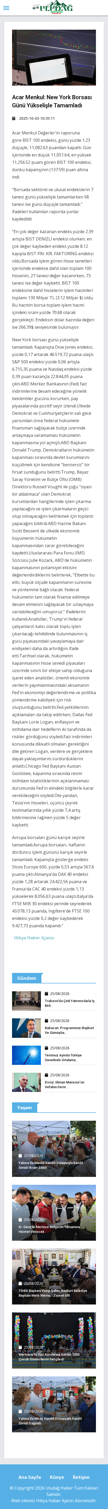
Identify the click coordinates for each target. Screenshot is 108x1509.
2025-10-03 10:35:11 (37, 118)
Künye (57, 1477)
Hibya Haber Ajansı (55, 1500)
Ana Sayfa (29, 1477)
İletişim (81, 1477)
